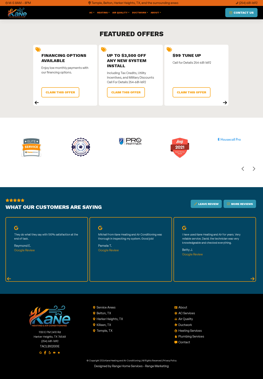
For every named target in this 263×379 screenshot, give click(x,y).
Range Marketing (157, 366)
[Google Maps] (40, 352)
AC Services (186, 313)
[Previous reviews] (9, 278)
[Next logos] (253, 168)
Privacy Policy (170, 360)
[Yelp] (50, 352)
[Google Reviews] (59, 352)
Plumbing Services (191, 336)
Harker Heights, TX (110, 319)
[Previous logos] (243, 168)
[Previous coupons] (37, 102)
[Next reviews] (252, 278)
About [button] (155, 12)
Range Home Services (127, 366)
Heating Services (190, 330)
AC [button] (91, 12)
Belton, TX (104, 313)
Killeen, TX (104, 325)
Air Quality (185, 319)
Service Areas (106, 307)
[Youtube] (54, 352)
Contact (184, 342)
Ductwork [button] (139, 12)
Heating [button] (102, 12)
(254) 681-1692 (248, 3)
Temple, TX (104, 330)
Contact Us (244, 12)
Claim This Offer (60, 92)
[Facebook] (45, 352)
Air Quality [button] (120, 12)
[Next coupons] (225, 102)
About (182, 307)
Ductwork (185, 325)
